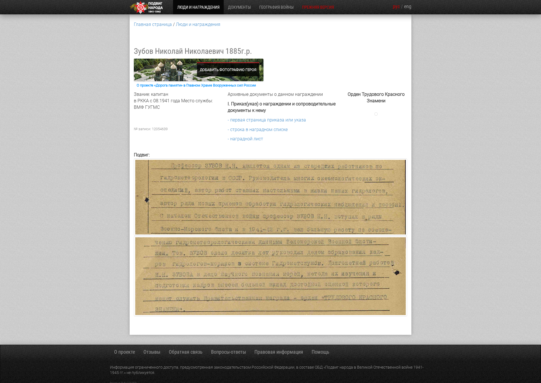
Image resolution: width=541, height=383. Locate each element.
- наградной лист (245, 138)
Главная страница (153, 24)
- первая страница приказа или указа (267, 120)
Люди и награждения (198, 24)
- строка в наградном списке (258, 129)
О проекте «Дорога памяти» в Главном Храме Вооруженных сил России (196, 85)
